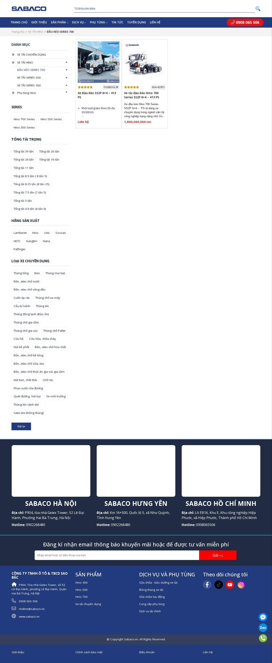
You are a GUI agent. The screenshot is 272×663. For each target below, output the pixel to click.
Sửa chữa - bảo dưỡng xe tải (158, 582)
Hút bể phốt (21, 347)
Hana (46, 241)
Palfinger (20, 249)
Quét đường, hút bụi (27, 396)
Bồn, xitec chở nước (27, 281)
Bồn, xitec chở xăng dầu (29, 289)
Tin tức (117, 22)
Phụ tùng (97, 22)
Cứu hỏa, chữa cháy (42, 339)
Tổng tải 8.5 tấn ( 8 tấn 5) (30, 176)
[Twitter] (218, 584)
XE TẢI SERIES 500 (29, 77)
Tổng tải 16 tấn (49, 159)
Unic (47, 233)
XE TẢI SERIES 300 (29, 85)
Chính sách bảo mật (88, 652)
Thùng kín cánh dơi (26, 404)
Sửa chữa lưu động (152, 597)
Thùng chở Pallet (54, 331)
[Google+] (230, 584)
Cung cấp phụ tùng (151, 604)
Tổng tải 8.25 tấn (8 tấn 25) (32, 184)
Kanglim (31, 241)
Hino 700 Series (24, 119)
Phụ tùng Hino (26, 93)
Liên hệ (155, 22)
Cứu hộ (18, 339)
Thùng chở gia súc (26, 331)
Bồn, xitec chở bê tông (28, 355)
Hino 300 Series (24, 127)
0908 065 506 (247, 22)
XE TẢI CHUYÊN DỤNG (31, 54)
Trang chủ (18, 22)
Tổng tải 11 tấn (24, 168)
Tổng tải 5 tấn (23, 201)
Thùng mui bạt (55, 273)
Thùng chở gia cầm (26, 322)
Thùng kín (42, 306)
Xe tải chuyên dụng (88, 604)
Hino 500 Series (51, 119)
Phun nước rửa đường (28, 388)
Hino (35, 233)
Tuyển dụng (136, 22)
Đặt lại (21, 426)
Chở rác (48, 380)
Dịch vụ (78, 22)
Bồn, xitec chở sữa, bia (29, 363)
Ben (37, 273)
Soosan (60, 233)
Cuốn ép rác (22, 298)
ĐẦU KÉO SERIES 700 (31, 70)
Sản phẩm (58, 22)
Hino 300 (81, 582)
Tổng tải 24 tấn (24, 159)
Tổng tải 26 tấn (49, 151)
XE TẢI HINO (35, 32)
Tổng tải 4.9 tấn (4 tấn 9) (30, 209)
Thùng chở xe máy (47, 298)
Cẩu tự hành (22, 306)
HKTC (17, 241)
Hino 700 (81, 597)
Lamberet (20, 233)
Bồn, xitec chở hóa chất (50, 347)
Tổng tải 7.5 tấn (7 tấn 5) (30, 192)
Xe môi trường (56, 396)
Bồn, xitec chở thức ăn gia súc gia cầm (39, 372)
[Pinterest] (241, 584)
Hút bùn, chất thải (25, 380)
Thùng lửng (21, 273)
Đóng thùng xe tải (151, 590)
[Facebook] (207, 584)
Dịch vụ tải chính (150, 611)
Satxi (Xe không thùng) (29, 413)
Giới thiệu (39, 22)
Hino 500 (81, 590)
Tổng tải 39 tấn (24, 151)
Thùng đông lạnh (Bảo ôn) (31, 314)
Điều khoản (147, 652)
